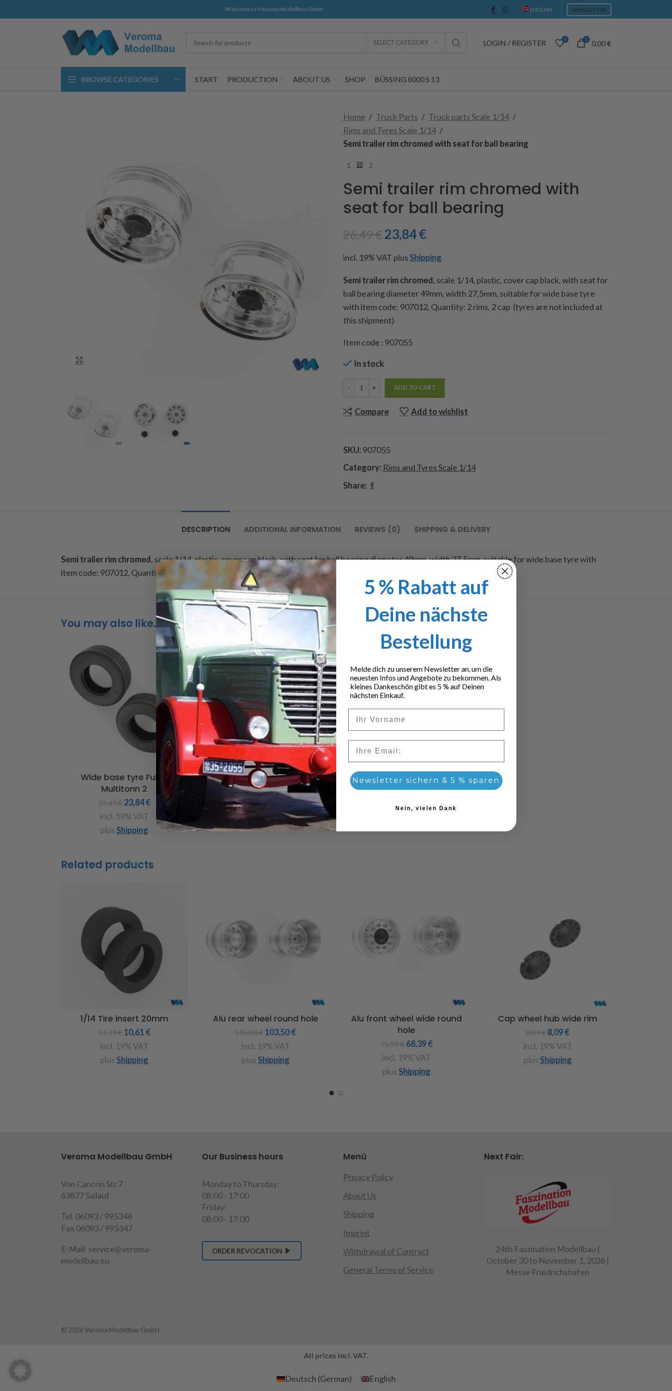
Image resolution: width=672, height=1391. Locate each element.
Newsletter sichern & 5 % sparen (426, 780)
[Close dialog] (505, 571)
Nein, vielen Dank (426, 808)
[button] (20, 1370)
